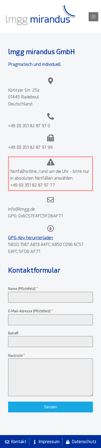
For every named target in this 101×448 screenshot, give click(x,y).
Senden (50, 407)
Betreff (13, 333)
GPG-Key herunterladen (30, 237)
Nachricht (16, 355)
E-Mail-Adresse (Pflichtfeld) (30, 311)
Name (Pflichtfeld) (23, 288)
